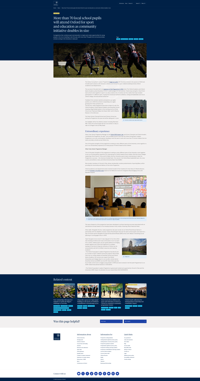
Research (130, 3)
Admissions (121, 3)
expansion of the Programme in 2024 (113, 89)
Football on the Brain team (97, 170)
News (126, 3)
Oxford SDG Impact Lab (117, 134)
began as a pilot (113, 82)
